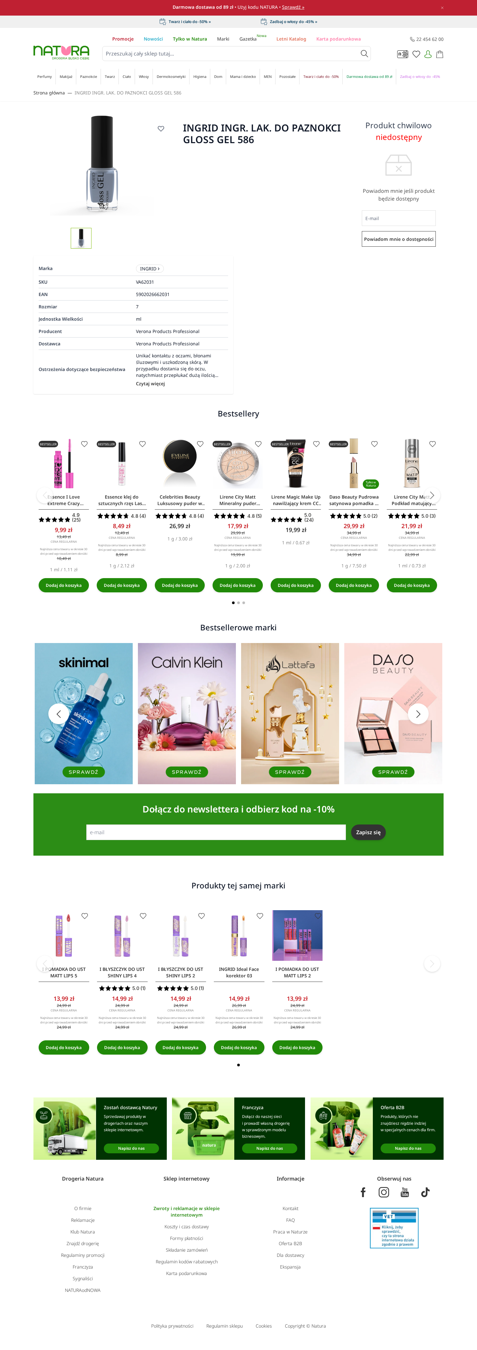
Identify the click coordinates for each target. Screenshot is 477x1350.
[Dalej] (432, 495)
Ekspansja (290, 1267)
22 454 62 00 (430, 39)
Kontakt (291, 1208)
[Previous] (45, 495)
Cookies (264, 1326)
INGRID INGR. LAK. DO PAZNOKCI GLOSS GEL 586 (128, 93)
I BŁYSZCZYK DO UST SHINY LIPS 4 (122, 972)
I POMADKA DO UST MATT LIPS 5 (64, 972)
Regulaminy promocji (82, 1255)
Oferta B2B (290, 1243)
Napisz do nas (131, 1148)
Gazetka (252, 39)
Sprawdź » (293, 7)
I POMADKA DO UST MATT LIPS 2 (297, 972)
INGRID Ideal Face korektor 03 (239, 972)
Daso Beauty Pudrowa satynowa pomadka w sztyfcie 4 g (354, 500)
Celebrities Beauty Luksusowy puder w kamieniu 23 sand (179, 500)
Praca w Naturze (290, 1232)
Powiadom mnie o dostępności (399, 239)
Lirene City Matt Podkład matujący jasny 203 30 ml (412, 500)
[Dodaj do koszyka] (64, 585)
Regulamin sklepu (224, 1326)
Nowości (153, 39)
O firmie (83, 1208)
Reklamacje (83, 1220)
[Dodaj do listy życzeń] (160, 128)
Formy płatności (186, 1238)
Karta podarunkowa (338, 39)
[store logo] (61, 52)
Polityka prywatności (172, 1326)
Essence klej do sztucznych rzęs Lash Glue (121, 500)
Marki (223, 39)
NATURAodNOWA (83, 1290)
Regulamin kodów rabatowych (187, 1261)
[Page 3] (243, 602)
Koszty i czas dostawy (187, 1226)
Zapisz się (368, 832)
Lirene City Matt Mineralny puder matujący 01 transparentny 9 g (238, 500)
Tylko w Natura (190, 39)
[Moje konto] (428, 54)
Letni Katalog (291, 39)
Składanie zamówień (187, 1250)
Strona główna (49, 93)
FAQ (290, 1220)
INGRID (148, 269)
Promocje (123, 39)
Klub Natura (82, 1232)
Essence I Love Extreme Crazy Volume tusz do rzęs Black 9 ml (63, 500)
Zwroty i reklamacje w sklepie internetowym (186, 1211)
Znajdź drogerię (83, 1243)
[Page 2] (238, 602)
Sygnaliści (83, 1278)
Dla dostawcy (290, 1255)
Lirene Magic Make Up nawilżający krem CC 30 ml (296, 500)
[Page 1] (233, 602)
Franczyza (83, 1267)
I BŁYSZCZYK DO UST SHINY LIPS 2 (180, 972)
